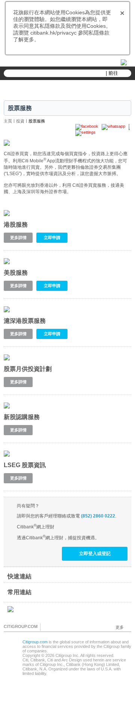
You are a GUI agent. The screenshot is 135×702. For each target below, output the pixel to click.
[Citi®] (68, 88)
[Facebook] (46, 626)
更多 (120, 627)
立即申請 (52, 237)
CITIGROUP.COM (21, 626)
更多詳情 (18, 237)
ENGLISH (65, 62)
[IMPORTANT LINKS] (121, 62)
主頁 (8, 121)
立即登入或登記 (95, 553)
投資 (20, 121)
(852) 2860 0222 (98, 516)
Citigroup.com (35, 642)
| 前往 (112, 73)
